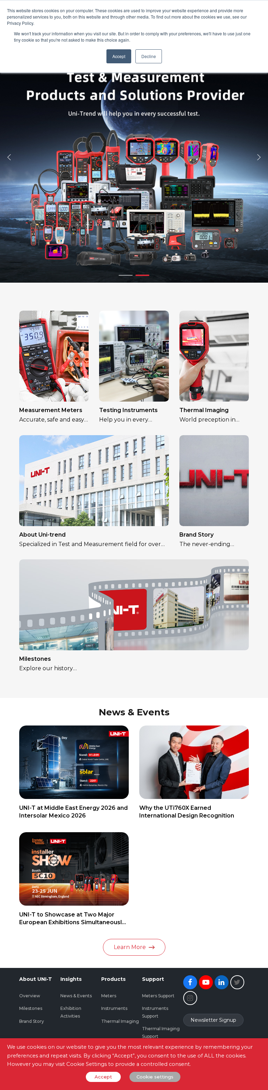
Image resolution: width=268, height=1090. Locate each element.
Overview (29, 995)
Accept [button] (118, 56)
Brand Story (196, 534)
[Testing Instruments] (134, 356)
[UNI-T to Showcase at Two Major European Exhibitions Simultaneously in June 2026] (74, 869)
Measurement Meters (50, 410)
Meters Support (158, 995)
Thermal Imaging (204, 410)
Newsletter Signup (213, 1020)
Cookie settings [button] (154, 1077)
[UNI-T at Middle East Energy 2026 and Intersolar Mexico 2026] (74, 762)
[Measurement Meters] (54, 356)
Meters (108, 995)
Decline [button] (148, 56)
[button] (9, 157)
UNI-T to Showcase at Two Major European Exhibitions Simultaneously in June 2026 (72, 922)
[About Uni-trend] (94, 480)
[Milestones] (133, 604)
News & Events (76, 995)
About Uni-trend (42, 534)
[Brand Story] (214, 480)
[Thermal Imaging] (214, 356)
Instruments (114, 1008)
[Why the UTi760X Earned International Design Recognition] (194, 762)
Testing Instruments (128, 410)
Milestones (35, 659)
